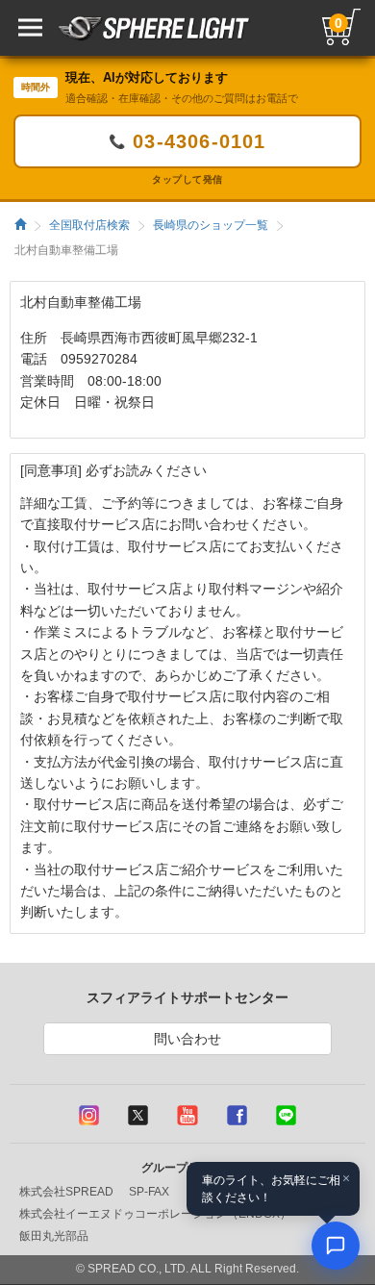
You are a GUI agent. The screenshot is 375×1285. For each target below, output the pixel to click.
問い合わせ (187, 1038)
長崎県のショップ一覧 (210, 225)
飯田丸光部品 (53, 1236)
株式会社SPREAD (66, 1191)
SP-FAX (149, 1191)
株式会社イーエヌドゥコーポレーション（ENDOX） (155, 1214)
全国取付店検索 (89, 225)
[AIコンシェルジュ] (336, 1246)
